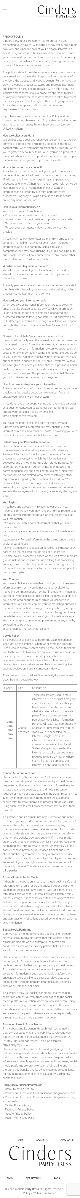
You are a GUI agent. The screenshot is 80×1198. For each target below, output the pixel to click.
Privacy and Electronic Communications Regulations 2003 (40, 1093)
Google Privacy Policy (18, 1113)
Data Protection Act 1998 (20, 1088)
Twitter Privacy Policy (18, 1105)
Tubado (52, 1193)
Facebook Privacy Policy (20, 1109)
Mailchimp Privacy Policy (20, 1117)
